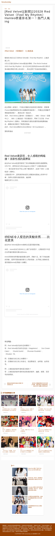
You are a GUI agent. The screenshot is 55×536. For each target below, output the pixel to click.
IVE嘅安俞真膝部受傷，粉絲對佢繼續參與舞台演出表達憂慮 (35, 498)
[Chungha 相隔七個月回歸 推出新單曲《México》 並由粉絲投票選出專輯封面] (20, 490)
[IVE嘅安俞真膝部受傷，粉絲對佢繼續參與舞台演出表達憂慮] (20, 500)
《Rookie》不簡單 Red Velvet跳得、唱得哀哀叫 (9, 451)
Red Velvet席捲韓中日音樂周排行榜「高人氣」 (45, 430)
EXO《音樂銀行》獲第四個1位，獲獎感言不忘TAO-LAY (9, 430)
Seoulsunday (6, 2)
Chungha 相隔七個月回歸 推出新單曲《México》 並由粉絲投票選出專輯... (35, 489)
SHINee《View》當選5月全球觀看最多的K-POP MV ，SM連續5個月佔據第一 (27, 409)
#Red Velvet (9, 51)
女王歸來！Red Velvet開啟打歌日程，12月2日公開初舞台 (45, 409)
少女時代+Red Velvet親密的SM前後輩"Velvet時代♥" (9, 409)
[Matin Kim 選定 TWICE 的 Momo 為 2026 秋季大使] (20, 472)
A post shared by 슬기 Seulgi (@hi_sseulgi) (27, 232)
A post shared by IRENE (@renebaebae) (27, 314)
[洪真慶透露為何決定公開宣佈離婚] (20, 509)
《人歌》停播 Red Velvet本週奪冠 (27, 430)
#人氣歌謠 (29, 51)
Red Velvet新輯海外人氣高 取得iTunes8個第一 (27, 451)
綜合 (9, 8)
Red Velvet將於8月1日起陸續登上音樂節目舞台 (45, 451)
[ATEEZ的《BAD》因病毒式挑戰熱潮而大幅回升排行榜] (20, 481)
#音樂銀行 (19, 51)
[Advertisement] (27, 34)
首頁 (6, 8)
